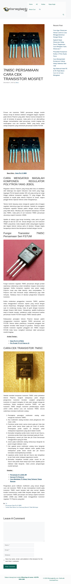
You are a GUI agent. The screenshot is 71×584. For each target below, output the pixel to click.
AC (37, 4)
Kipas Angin (52, 4)
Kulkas (43, 4)
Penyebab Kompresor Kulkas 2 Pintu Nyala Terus (60, 54)
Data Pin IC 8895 (21, 173)
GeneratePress (53, 580)
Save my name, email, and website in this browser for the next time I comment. (24, 560)
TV (40, 9)
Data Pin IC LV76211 (17, 341)
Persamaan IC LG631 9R (18, 475)
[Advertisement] (24, 99)
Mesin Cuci (32, 9)
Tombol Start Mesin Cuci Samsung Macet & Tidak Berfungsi (21, 507)
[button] (63, 14)
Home (31, 4)
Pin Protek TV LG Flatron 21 (19, 343)
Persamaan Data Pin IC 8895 (13, 505)
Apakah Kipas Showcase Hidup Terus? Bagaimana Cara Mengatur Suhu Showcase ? (59, 44)
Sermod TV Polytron (17, 477)
